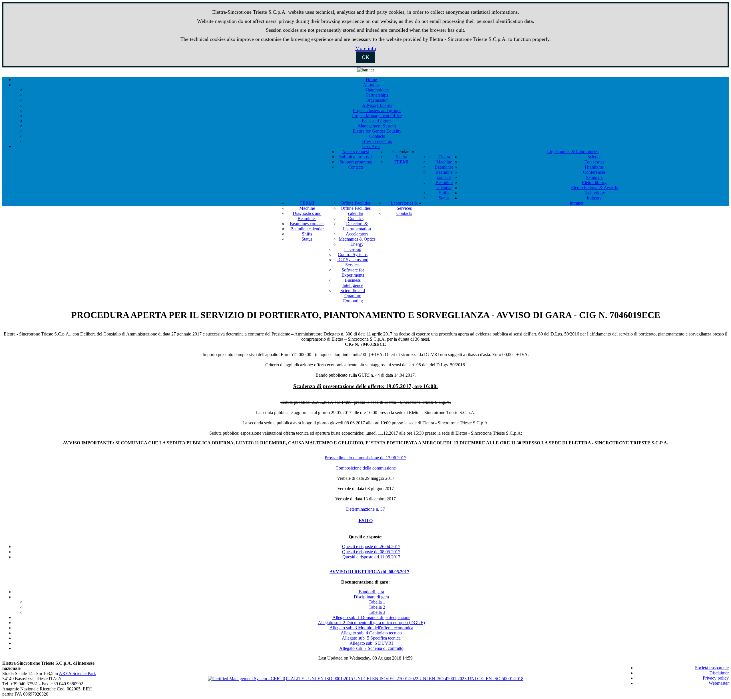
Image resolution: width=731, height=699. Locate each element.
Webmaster (719, 683)
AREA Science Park (77, 673)
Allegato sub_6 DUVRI (371, 643)
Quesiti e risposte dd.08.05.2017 (371, 551)
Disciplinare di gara (371, 596)
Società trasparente (712, 667)
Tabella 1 (377, 602)
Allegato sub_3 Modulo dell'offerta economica (371, 627)
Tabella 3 (377, 612)
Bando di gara (371, 591)
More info (365, 48)
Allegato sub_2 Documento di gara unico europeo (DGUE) (371, 622)
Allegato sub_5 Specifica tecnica (371, 638)
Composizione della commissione (366, 468)
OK (365, 57)
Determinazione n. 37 (365, 509)
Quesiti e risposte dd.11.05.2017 (371, 556)
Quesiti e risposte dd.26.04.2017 (371, 546)
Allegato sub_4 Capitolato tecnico (371, 632)
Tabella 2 (377, 607)
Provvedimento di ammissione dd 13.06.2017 (365, 457)
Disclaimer (719, 672)
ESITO (366, 520)
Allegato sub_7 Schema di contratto (371, 648)
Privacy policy (716, 678)
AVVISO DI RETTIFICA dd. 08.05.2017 (369, 571)
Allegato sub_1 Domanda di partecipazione (371, 617)
